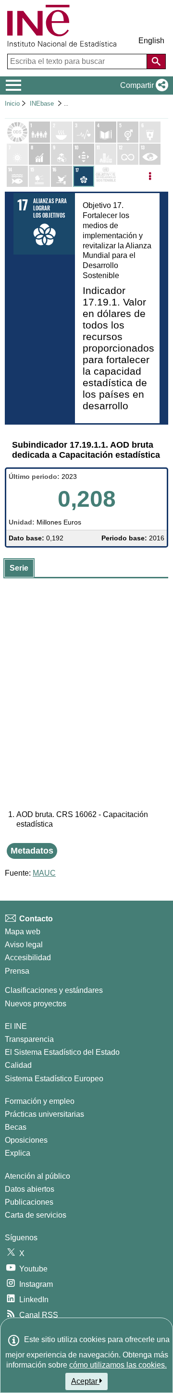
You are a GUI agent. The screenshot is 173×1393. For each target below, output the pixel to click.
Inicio (12, 103)
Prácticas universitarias (44, 1114)
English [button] (151, 41)
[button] (142, 85)
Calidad (18, 1065)
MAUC (44, 873)
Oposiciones (26, 1140)
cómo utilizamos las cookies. (118, 1365)
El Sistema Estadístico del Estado (62, 1052)
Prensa (17, 971)
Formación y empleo (39, 1101)
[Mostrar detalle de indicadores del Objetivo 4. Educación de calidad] (105, 132)
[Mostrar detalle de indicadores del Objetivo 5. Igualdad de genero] (127, 132)
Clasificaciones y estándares (54, 990)
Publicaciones (29, 1202)
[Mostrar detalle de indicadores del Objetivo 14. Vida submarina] (17, 176)
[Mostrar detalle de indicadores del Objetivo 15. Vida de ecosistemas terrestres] (39, 176)
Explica (17, 1153)
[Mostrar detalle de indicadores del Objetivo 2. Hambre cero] (61, 132)
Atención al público (37, 1176)
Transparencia (29, 1039)
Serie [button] (19, 568)
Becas (15, 1127)
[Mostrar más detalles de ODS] (105, 176)
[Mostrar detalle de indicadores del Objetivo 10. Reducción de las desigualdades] (83, 154)
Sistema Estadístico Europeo (54, 1079)
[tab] (19, 568)
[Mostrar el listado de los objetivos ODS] (17, 132)
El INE (16, 1026)
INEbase (42, 103)
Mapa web (22, 932)
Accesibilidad (28, 957)
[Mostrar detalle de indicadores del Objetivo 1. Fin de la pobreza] (39, 132)
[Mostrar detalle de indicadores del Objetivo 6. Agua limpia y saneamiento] (150, 132)
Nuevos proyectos (35, 1004)
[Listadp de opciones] (150, 176)
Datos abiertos (29, 1189)
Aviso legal (24, 945)
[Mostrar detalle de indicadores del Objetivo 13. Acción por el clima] (150, 154)
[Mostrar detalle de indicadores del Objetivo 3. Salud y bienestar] (83, 132)
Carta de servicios (35, 1215)
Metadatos (32, 850)
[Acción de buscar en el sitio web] (156, 61)
